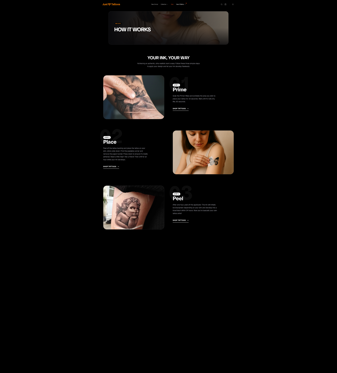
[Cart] (225, 4)
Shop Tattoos (179, 108)
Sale (172, 4)
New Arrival (154, 4)
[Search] (221, 4)
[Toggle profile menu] (232, 4)
